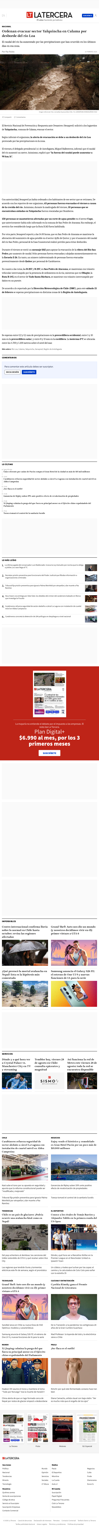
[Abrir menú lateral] (4, 16)
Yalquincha (29, 349)
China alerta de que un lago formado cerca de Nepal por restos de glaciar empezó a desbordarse (24, 1399)
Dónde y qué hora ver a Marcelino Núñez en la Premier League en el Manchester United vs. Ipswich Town (72, 1258)
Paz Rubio (10, 51)
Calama (21, 349)
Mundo (5, 1344)
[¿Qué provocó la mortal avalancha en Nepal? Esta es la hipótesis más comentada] (25, 994)
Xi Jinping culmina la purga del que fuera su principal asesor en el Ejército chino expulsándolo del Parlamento (47, 504)
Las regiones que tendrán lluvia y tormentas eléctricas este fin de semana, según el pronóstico (24, 1269)
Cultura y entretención (62, 1280)
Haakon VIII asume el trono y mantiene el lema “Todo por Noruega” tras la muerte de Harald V (23, 1390)
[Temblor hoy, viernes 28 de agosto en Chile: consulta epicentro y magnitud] (49, 1080)
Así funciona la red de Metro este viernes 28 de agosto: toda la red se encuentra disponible (82, 1064)
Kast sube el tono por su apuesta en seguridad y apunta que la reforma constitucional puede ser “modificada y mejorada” (23, 1188)
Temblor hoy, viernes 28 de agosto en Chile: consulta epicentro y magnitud (49, 1064)
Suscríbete (29, 372)
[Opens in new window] (62, 1442)
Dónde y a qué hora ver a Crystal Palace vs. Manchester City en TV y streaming (16, 1064)
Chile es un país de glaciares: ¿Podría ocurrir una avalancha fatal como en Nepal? (22, 1218)
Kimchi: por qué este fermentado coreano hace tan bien (74, 1390)
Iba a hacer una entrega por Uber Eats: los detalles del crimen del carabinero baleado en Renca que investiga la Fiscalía (43, 597)
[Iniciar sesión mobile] (95, 15)
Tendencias (7, 1211)
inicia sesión (12, 372)
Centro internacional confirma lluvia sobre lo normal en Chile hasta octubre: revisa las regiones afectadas (25, 932)
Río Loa (15, 349)
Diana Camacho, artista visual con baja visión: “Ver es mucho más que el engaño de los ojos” (73, 1399)
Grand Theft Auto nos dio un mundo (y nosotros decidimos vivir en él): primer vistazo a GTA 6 (73, 930)
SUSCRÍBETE (49, 753)
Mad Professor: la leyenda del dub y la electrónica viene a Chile (73, 1335)
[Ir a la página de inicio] (49, 15)
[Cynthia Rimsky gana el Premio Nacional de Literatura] (74, 1307)
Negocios (55, 1137)
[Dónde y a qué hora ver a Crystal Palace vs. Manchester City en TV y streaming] (17, 1080)
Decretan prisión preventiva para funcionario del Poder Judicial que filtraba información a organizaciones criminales (41, 576)
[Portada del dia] (49, 716)
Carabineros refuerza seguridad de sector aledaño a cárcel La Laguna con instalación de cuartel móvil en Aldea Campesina (50, 480)
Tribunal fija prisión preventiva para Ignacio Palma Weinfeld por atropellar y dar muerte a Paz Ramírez (42, 586)
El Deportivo (57, 1211)
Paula (54, 1344)
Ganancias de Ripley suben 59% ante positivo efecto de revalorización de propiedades (41, 496)
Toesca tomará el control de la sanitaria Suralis (24, 513)
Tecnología (7, 1280)
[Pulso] (38, 1442)
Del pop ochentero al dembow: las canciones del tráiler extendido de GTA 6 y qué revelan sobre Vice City (25, 1258)
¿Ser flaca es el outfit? (13, 489)
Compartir (8, 117)
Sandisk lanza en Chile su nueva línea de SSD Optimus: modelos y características (22, 1326)
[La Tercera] (13, 1442)
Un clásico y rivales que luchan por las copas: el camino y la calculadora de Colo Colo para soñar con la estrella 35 (73, 1270)
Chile (4, 1137)
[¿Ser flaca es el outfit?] (74, 1371)
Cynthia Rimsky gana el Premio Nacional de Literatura (69, 1286)
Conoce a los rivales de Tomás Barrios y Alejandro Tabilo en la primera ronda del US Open (74, 1218)
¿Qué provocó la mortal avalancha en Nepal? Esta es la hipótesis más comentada (24, 975)
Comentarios (21, 117)
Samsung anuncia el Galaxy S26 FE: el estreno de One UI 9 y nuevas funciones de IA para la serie (73, 975)
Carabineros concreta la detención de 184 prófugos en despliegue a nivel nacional (38, 616)
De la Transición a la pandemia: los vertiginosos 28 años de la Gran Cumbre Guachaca (73, 1326)
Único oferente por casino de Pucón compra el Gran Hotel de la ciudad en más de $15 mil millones (47, 472)
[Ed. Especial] (87, 1442)
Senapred (39, 349)
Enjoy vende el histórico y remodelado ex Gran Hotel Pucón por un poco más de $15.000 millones (73, 1145)
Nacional (6, 26)
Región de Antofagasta (53, 349)
